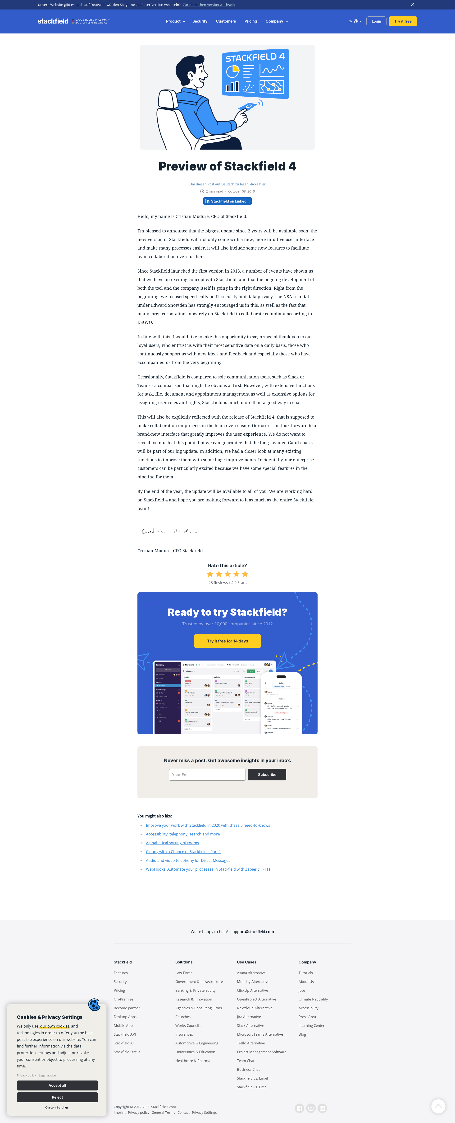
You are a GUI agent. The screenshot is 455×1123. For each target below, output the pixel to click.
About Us (306, 981)
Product (174, 21)
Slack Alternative (250, 1025)
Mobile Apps (124, 1025)
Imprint (120, 1112)
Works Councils (187, 1025)
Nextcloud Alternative (254, 1007)
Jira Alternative (249, 1016)
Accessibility (308, 1007)
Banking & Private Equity (195, 990)
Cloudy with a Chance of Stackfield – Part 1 (183, 851)
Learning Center (311, 1025)
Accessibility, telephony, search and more (183, 834)
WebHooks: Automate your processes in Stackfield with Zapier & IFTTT (208, 869)
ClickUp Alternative (252, 990)
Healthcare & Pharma (192, 1060)
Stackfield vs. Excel (252, 1087)
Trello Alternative (251, 1043)
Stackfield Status (127, 1051)
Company (275, 21)
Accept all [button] (57, 1085)
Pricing (251, 21)
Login (376, 21)
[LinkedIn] (322, 1108)
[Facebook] (299, 1108)
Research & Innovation (193, 999)
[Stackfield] (55, 21)
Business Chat (248, 1069)
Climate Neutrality (313, 999)
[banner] (57, 1060)
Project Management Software (261, 1051)
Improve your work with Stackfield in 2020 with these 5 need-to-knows (208, 825)
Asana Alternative (251, 972)
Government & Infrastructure (199, 981)
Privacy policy (26, 1075)
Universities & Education (195, 1051)
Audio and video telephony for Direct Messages (188, 860)
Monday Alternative (253, 981)
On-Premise (123, 999)
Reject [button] (57, 1097)
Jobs (302, 990)
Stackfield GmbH (164, 1106)
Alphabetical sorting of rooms (172, 842)
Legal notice (47, 1075)
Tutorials (306, 972)
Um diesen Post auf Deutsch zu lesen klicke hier (228, 184)
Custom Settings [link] (57, 1107)
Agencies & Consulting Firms (198, 1007)
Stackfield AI (124, 1043)
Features (121, 972)
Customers (226, 21)
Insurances (184, 1034)
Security (199, 21)
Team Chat (245, 1060)
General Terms (163, 1112)
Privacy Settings (204, 1112)
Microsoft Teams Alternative (260, 1034)
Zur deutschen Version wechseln (209, 4)
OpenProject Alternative (256, 999)
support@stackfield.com (252, 931)
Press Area (307, 1016)
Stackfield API (125, 1034)
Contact (183, 1112)
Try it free (403, 21)
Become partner (127, 1007)
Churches (183, 1016)
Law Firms (183, 972)
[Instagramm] (311, 1108)
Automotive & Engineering (196, 1043)
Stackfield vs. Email (252, 1078)
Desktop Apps (125, 1016)
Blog (302, 1034)
